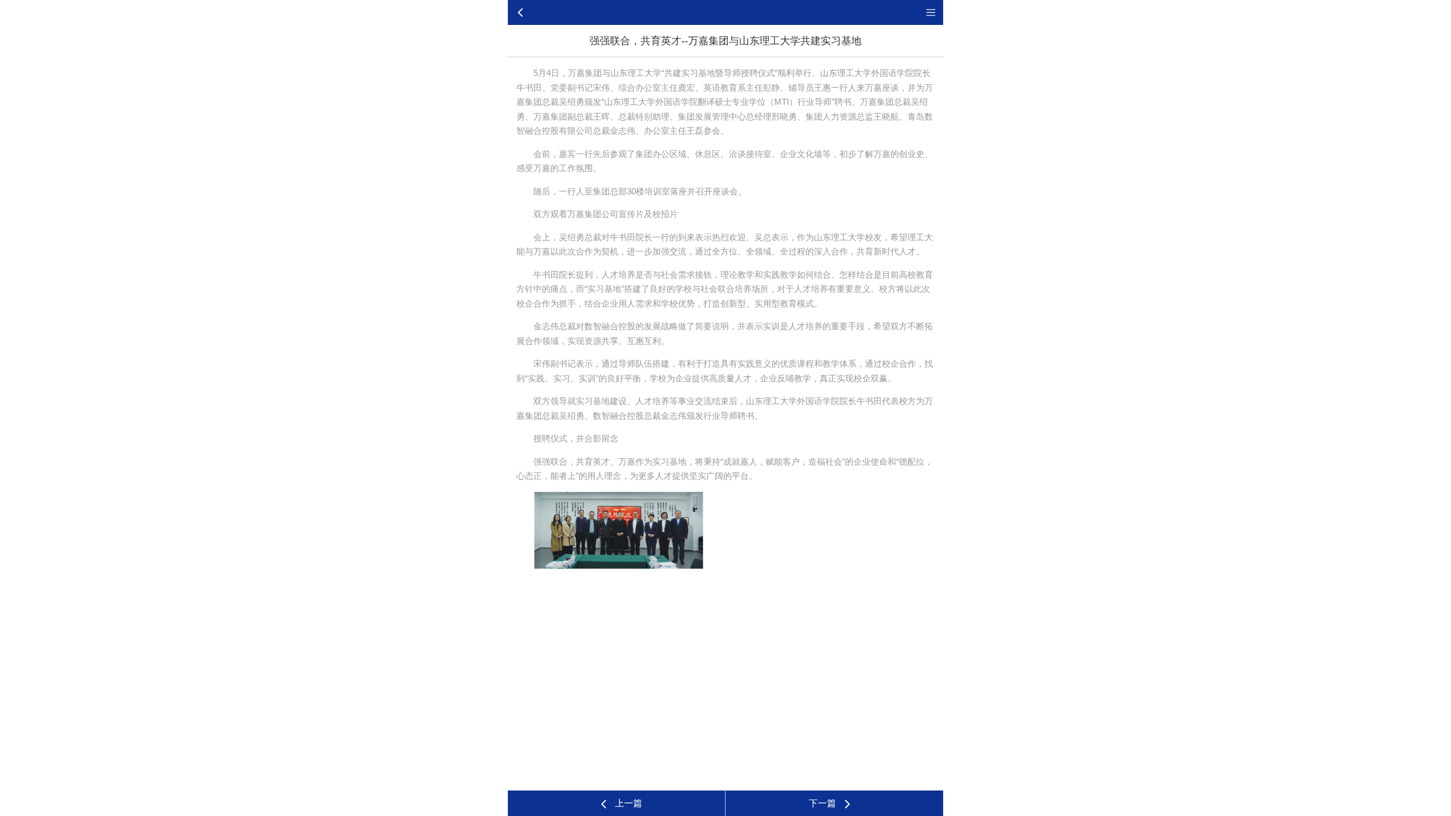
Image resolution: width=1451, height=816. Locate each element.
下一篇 (822, 803)
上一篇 (628, 803)
